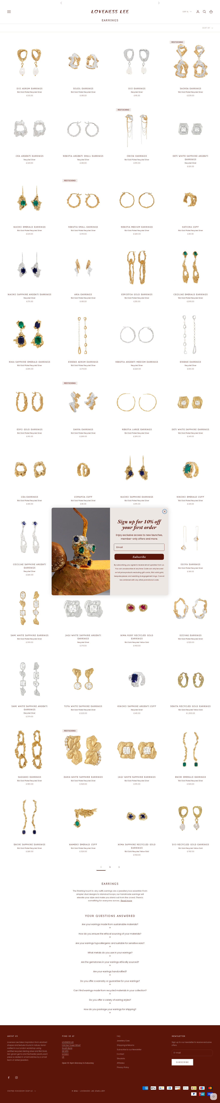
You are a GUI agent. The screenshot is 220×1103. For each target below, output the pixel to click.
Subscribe (139, 557)
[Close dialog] (164, 511)
